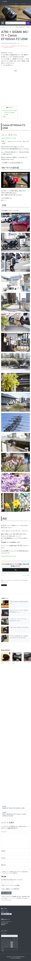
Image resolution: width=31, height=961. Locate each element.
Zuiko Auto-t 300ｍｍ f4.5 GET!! (19, 627)
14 (11, 942)
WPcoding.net (4, 923)
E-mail (3, 858)
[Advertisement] (15, 87)
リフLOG (4, 1)
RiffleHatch (17, 958)
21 (11, 944)
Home (2, 27)
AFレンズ (12, 27)
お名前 (3, 851)
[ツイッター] (6, 914)
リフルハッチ (5, 3)
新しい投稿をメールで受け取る (10, 889)
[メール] (2, 914)
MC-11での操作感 (9, 112)
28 (11, 946)
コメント (4, 831)
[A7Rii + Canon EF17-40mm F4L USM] (16, 656)
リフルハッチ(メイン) (6, 921)
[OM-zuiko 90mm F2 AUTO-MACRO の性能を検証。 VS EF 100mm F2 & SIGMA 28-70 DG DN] (5, 656)
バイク (10, 3)
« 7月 (2, 950)
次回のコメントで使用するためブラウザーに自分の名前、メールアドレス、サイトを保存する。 (16, 872)
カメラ (16, 3)
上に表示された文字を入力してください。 (12, 879)
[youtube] (11, 914)
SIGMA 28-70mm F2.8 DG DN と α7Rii (13, 808)
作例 (6, 114)
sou (18, 43)
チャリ (28, 3)
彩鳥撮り (3, 924)
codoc (28, 575)
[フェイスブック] (8, 914)
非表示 (10, 107)
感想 (3, 116)
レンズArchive (22, 3)
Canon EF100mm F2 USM (9, 110)
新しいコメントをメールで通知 (10, 885)
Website (3, 865)
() (8, 43)
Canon (8, 580)
